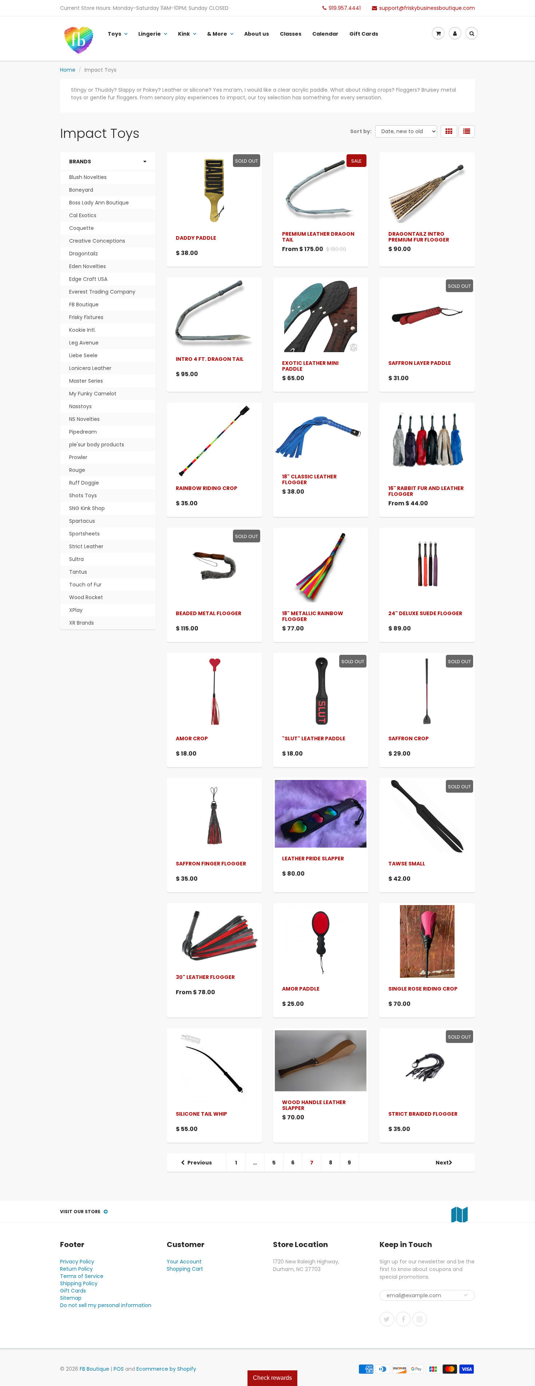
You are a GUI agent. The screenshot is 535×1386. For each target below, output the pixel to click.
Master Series (86, 381)
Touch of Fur (85, 584)
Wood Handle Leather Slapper (314, 1105)
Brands (80, 161)
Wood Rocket (86, 597)
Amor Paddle (301, 988)
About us (256, 33)
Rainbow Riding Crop (206, 488)
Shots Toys (83, 495)
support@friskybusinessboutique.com (427, 8)
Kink (184, 33)
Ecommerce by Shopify (166, 1369)
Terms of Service (81, 1276)
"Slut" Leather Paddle (313, 738)
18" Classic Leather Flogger (309, 479)
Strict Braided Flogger (422, 1114)
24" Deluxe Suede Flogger (425, 613)
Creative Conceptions (97, 240)
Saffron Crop (408, 738)
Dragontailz (83, 253)
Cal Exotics (82, 215)
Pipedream (83, 431)
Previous (199, 1162)
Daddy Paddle (196, 238)
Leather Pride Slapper (313, 858)
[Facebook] (403, 1319)
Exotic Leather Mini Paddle (310, 366)
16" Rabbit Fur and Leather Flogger (426, 491)
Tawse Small (406, 863)
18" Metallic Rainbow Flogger (312, 616)
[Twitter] (387, 1319)
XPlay (76, 610)
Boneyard (81, 190)
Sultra (76, 559)
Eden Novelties (87, 266)
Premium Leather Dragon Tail (318, 236)
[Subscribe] (465, 1295)
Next (442, 1162)
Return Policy (76, 1269)
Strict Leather (86, 546)
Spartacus (82, 521)
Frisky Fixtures (86, 317)
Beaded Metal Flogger (208, 613)
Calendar (325, 33)
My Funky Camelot (92, 393)
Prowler (78, 457)
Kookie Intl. (82, 330)
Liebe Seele (83, 355)
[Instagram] (419, 1319)
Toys (114, 33)
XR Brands (81, 622)
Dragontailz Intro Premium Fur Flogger (418, 236)
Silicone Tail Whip (201, 1114)
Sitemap (71, 1298)
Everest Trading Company (102, 291)
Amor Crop (192, 738)
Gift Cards (363, 33)
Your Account (184, 1261)
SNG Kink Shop (87, 508)
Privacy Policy (77, 1261)
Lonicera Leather (90, 368)
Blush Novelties (88, 177)
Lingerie (149, 33)
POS (119, 1369)
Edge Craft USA (88, 279)
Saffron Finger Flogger (211, 863)
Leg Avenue (84, 342)
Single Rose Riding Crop (422, 988)
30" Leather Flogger (205, 977)
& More (217, 33)
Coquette (81, 228)
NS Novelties (84, 419)
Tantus (78, 571)
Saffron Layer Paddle (419, 363)
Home (67, 69)
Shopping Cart (185, 1269)
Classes (290, 33)
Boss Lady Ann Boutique (99, 202)
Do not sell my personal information (105, 1305)
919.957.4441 (345, 8)
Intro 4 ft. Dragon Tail (209, 359)
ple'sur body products (96, 444)
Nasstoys (80, 406)
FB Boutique (84, 304)
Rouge (77, 470)
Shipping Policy (79, 1283)
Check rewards (272, 1378)
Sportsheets (84, 533)
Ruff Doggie (84, 482)
